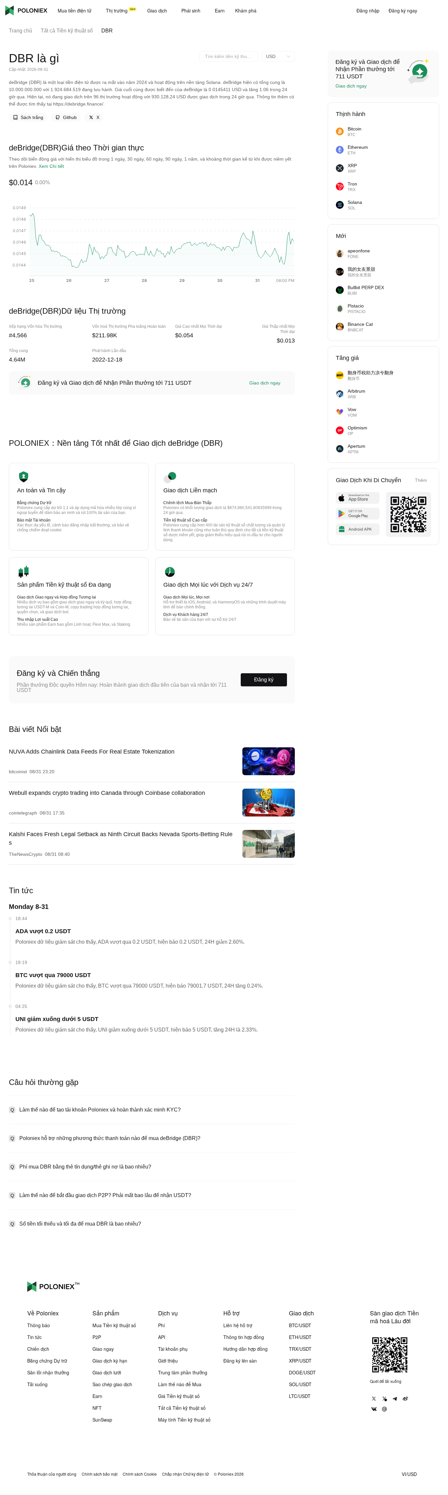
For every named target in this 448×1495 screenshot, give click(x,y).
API (161, 1337)
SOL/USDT (300, 1384)
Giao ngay (103, 1349)
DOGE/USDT (302, 1372)
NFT (97, 1408)
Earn (97, 1396)
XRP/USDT (300, 1360)
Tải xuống (37, 1384)
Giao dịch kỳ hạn (109, 1360)
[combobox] (228, 56)
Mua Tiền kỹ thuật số (114, 1325)
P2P (96, 1337)
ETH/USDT (300, 1337)
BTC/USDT (300, 1325)
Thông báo (38, 1325)
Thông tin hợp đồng (243, 1337)
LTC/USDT (300, 1396)
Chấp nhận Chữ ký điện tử (185, 1474)
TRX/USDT (300, 1349)
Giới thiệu (168, 1360)
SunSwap (102, 1419)
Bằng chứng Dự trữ (47, 1360)
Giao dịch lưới (106, 1372)
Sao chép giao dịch (112, 1384)
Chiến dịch (38, 1349)
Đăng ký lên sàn (240, 1360)
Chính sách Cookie (140, 1474)
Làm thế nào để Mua (179, 1384)
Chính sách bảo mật (99, 1474)
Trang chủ (20, 30)
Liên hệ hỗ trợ (237, 1325)
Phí (161, 1325)
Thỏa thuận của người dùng (51, 1474)
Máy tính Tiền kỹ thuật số (184, 1419)
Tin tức (34, 1337)
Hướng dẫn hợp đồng (245, 1349)
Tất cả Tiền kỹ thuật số (67, 30)
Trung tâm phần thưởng (182, 1372)
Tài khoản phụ (173, 1349)
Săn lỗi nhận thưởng (48, 1372)
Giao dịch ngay (264, 383)
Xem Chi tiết (51, 166)
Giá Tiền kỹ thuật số (179, 1396)
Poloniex (26, 10)
